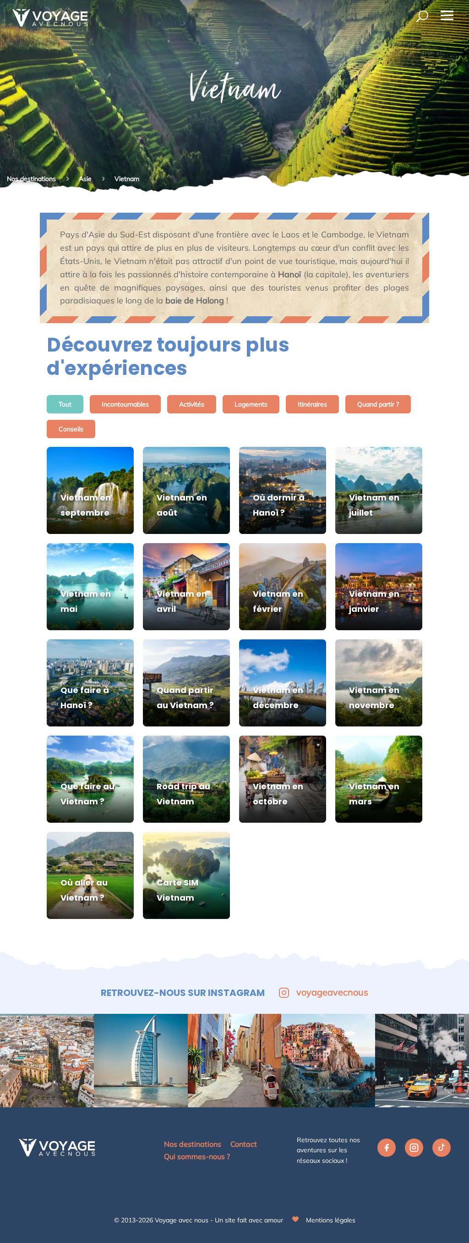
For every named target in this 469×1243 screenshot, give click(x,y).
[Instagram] (414, 1150)
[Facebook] (386, 1150)
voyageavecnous (332, 992)
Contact (243, 1144)
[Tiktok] (441, 1150)
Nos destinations (31, 179)
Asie (86, 179)
